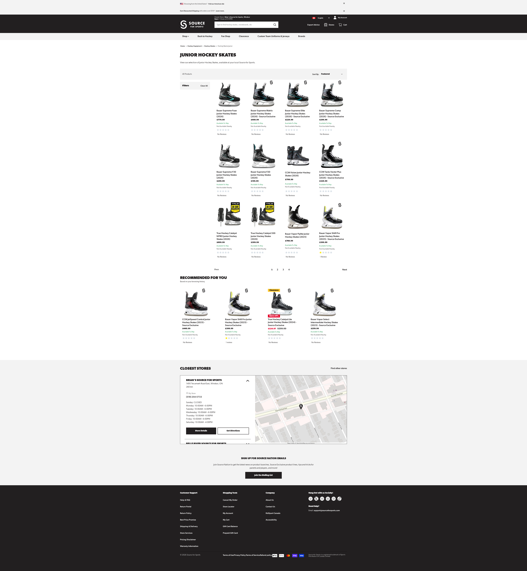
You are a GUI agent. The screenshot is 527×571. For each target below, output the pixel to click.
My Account (228, 513)
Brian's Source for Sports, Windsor (237, 17)
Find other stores (339, 368)
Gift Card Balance (230, 526)
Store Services (186, 533)
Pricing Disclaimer (188, 539)
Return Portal (185, 506)
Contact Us (270, 506)
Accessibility (271, 520)
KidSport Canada (273, 513)
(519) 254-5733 (194, 397)
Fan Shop (225, 36)
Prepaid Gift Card (230, 533)
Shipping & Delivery (189, 526)
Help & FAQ (185, 500)
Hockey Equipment (194, 46)
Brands (301, 36)
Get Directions (233, 431)
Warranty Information (189, 546)
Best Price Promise (188, 520)
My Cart (226, 520)
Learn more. (220, 11)
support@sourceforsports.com (327, 510)
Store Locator (228, 506)
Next (344, 269)
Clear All (204, 86)
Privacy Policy (240, 555)
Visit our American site (216, 4)
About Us (270, 500)
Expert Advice (313, 25)
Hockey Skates (209, 46)
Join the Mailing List (263, 475)
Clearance (244, 36)
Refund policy (266, 555)
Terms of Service (253, 555)
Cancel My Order (230, 500)
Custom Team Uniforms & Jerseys (273, 36)
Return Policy (185, 513)
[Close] (344, 3)
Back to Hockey (205, 36)
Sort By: (315, 74)
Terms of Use (228, 555)
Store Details (201, 431)
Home (182, 46)
